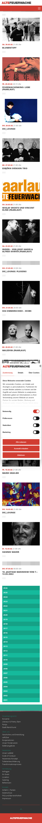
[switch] (36, 418)
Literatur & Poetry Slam (11, 722)
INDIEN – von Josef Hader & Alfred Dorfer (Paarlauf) (17, 250)
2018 (5, 624)
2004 (5, 686)
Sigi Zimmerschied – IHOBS (16, 311)
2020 (5, 615)
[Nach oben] (21, 810)
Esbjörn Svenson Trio (14, 168)
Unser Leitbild (7, 753)
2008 (5, 669)
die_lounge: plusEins (14, 271)
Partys (4, 724)
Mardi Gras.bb (10, 473)
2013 (5, 646)
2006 (5, 677)
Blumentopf (9, 48)
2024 (5, 597)
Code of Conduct (9, 756)
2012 (5, 651)
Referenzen (6, 783)
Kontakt (5, 787)
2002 (5, 695)
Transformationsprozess (11, 764)
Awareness (6, 750)
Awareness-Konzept (10, 758)
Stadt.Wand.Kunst (9, 727)
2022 (5, 606)
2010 (5, 660)
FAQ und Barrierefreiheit (11, 795)
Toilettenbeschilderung (11, 761)
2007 (5, 673)
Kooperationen (8, 740)
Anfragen (5, 771)
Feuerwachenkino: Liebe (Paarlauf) (16, 88)
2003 (5, 691)
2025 (5, 592)
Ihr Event (5, 774)
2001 (5, 700)
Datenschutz (7, 793)
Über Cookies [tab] (34, 373)
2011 (5, 655)
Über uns (6, 732)
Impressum (6, 798)
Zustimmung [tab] (8, 373)
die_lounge (8, 129)
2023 (5, 601)
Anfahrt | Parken (9, 790)
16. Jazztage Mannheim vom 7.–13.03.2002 (20, 573)
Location (5, 777)
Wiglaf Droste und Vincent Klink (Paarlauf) (18, 209)
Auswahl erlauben (21, 448)
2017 (5, 628)
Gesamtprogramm (9, 716)
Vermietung (6, 769)
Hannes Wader (10, 552)
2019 (5, 619)
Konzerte (5, 719)
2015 (5, 637)
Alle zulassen (21, 442)
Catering (5, 780)
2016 (5, 633)
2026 (5, 588)
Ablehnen (21, 455)
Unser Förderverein (10, 743)
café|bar (5, 737)
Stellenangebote (8, 746)
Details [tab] (20, 373)
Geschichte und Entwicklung (13, 734)
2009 (5, 664)
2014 (5, 642)
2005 (5, 682)
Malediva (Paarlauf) (14, 350)
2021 (5, 610)
